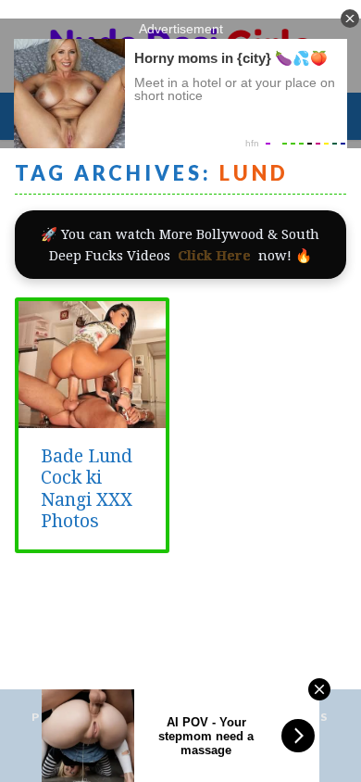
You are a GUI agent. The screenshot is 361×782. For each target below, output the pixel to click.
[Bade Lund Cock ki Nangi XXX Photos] (92, 418)
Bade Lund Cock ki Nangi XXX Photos (86, 489)
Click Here (214, 255)
